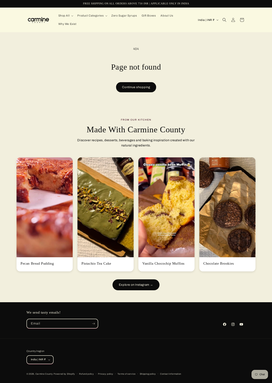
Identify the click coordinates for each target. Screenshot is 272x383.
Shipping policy (148, 374)
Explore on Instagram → (136, 284)
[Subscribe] (93, 323)
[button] (65, 16)
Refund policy (86, 374)
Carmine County (44, 374)
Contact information (170, 374)
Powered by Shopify (64, 374)
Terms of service (126, 374)
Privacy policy (105, 374)
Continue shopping (136, 87)
